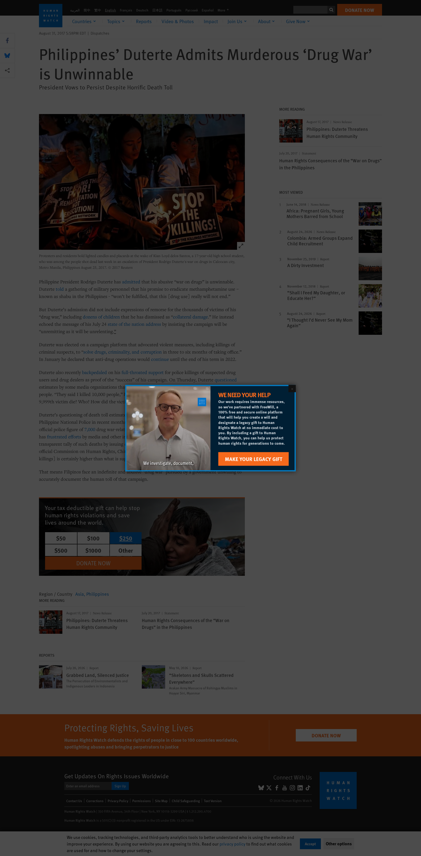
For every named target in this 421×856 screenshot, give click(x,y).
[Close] (292, 388)
